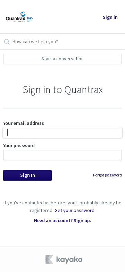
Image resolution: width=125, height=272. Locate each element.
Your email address (23, 123)
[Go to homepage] (19, 16)
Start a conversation (62, 58)
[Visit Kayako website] (64, 259)
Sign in (110, 17)
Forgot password (107, 174)
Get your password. (75, 210)
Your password (19, 145)
